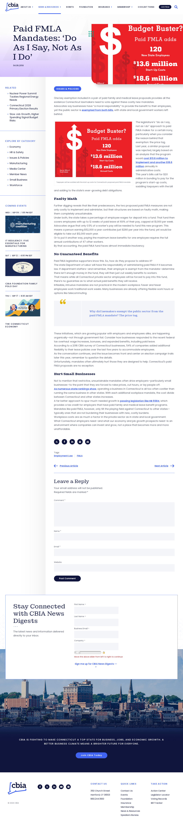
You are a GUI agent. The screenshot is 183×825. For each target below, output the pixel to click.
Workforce (16, 185)
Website (58, 562)
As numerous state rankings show (75, 388)
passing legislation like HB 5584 (139, 401)
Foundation (86, 7)
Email (57, 546)
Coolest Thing (146, 7)
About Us (26, 7)
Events (70, 7)
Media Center (18, 168)
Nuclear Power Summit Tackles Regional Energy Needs (24, 97)
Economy (15, 146)
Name (57, 531)
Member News (18, 174)
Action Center (158, 790)
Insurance (104, 7)
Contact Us (127, 790)
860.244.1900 (97, 798)
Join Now (165, 7)
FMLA (80, 455)
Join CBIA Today (91, 755)
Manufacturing (18, 163)
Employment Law (63, 455)
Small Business (18, 179)
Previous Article (69, 465)
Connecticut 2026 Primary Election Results (24, 107)
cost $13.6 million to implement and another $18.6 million (154, 162)
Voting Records (159, 798)
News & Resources (48, 7)
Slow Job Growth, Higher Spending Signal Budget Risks (24, 117)
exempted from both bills (97, 110)
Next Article (161, 465)
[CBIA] (11, 7)
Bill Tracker (157, 803)
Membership (123, 7)
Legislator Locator (160, 794)
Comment (59, 500)
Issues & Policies (19, 157)
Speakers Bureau (130, 815)
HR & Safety (17, 152)
